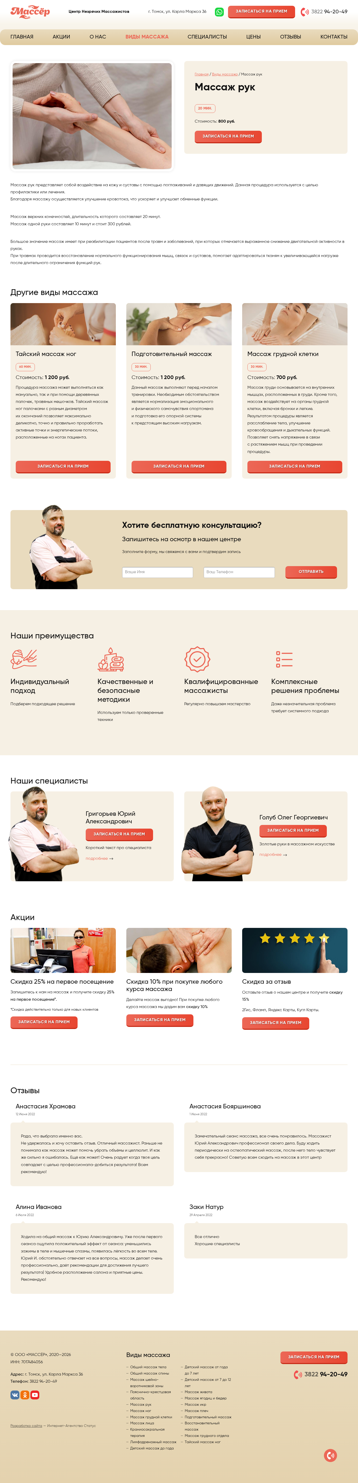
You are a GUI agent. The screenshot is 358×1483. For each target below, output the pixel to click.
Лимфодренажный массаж (153, 1442)
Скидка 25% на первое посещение (62, 982)
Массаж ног (140, 1411)
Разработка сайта (26, 1426)
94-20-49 (329, 12)
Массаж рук (140, 1405)
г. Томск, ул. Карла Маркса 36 (177, 12)
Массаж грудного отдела (207, 1436)
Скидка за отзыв (266, 982)
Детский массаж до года (152, 1448)
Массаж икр (195, 1405)
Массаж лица (142, 1423)
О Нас (98, 37)
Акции (61, 37)
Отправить (311, 572)
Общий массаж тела (148, 1367)
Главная (21, 37)
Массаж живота (198, 1392)
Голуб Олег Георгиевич (293, 817)
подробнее (97, 859)
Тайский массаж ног (46, 354)
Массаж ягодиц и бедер (206, 1398)
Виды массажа (147, 37)
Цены (253, 37)
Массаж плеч (196, 1411)
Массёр (30, 12)
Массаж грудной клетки (283, 354)
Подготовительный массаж (172, 354)
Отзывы (290, 37)
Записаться (261, 11)
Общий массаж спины (149, 1373)
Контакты (334, 37)
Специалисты (207, 37)
